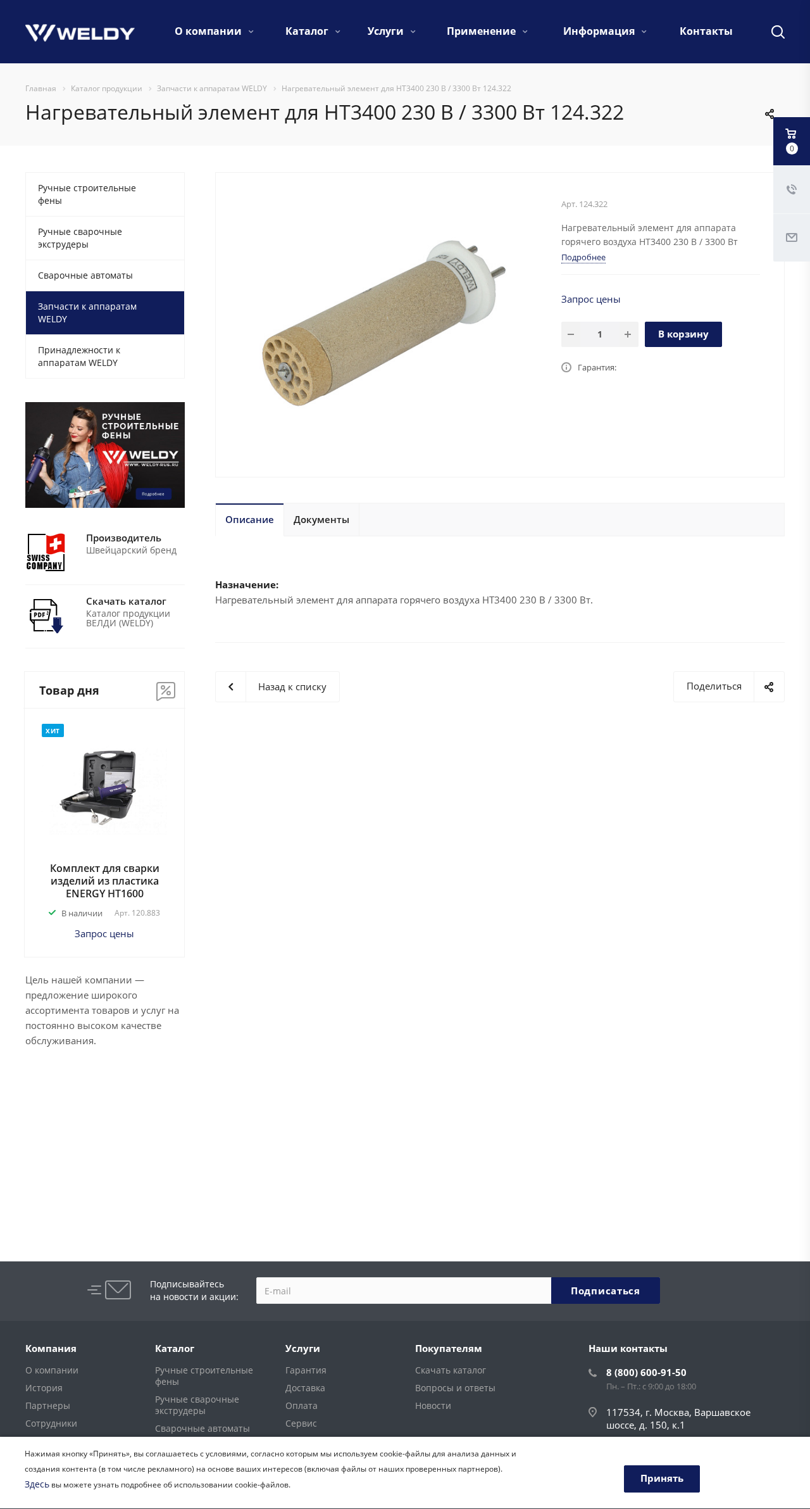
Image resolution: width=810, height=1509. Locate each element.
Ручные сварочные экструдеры (80, 237)
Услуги (387, 31)
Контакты (706, 31)
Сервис (301, 1423)
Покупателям (448, 1348)
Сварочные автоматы (85, 275)
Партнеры (47, 1405)
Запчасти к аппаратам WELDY (87, 312)
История (44, 1388)
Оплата (301, 1405)
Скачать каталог (450, 1370)
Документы (321, 519)
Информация (600, 31)
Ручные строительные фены (87, 194)
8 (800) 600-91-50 (646, 1372)
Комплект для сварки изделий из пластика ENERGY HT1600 (104, 880)
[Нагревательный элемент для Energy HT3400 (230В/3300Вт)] (383, 323)
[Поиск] (772, 32)
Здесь (37, 1484)
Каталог (308, 31)
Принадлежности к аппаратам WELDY (79, 356)
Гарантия (306, 1370)
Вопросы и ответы (455, 1388)
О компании (209, 31)
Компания (51, 1348)
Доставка (305, 1388)
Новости (433, 1405)
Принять (661, 1478)
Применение (482, 31)
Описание (249, 519)
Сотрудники (51, 1423)
